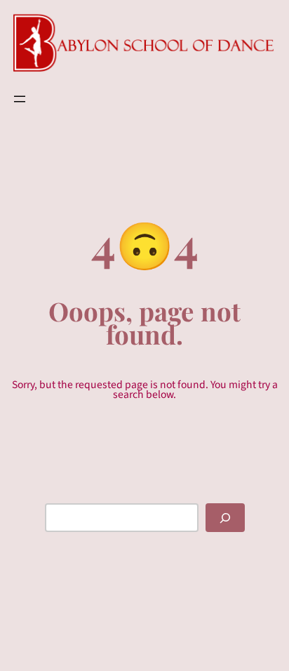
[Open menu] (19, 99)
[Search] (225, 517)
